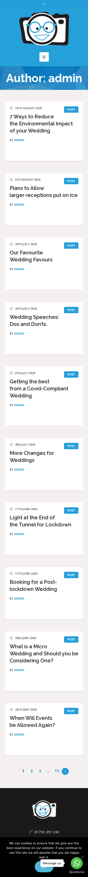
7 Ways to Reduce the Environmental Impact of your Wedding (41, 123)
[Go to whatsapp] (77, 863)
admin (19, 140)
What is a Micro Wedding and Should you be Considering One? (44, 653)
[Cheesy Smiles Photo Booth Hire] (44, 29)
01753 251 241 (47, 831)
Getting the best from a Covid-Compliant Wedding (39, 388)
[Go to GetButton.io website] (76, 872)
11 (56, 771)
